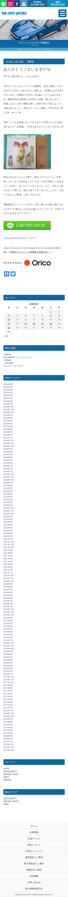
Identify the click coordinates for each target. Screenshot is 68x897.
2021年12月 (8, 541)
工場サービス (34, 838)
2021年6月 (8, 558)
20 (34, 323)
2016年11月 (8, 713)
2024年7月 (8, 454)
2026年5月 (8, 392)
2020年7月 (8, 589)
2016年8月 (8, 722)
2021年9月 (8, 550)
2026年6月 (8, 389)
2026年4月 (8, 395)
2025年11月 (8, 409)
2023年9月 (8, 482)
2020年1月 (8, 606)
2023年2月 (8, 502)
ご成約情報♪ (8, 363)
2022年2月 (8, 536)
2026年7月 (8, 387)
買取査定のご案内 (34, 857)
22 (51, 323)
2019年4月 (8, 631)
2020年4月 (8, 598)
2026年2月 (8, 401)
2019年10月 (8, 615)
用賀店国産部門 (10, 771)
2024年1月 (8, 471)
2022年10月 (8, 513)
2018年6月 (8, 660)
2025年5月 (8, 426)
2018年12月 (8, 643)
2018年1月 (8, 674)
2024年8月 (8, 451)
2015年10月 (8, 750)
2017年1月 (8, 707)
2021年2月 (8, 570)
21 (42, 323)
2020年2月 (8, 603)
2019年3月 (8, 634)
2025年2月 (8, 434)
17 (9, 323)
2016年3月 (8, 736)
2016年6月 (8, 727)
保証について (34, 844)
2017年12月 (8, 676)
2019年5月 (8, 629)
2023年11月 (8, 477)
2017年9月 (8, 685)
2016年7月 (8, 724)
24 (9, 327)
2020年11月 (8, 578)
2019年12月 (8, 609)
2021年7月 (8, 555)
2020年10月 (8, 581)
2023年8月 (8, 485)
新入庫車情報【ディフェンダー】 (17, 357)
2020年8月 (8, 586)
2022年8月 (8, 519)
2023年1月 (8, 505)
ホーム (34, 825)
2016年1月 (8, 741)
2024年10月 (8, 446)
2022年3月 (8, 533)
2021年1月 (8, 572)
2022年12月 (8, 508)
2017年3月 (8, 702)
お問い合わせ (34, 882)
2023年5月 (8, 494)
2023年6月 (8, 491)
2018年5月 (8, 662)
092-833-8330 (58, 4)
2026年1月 (8, 404)
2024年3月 (8, 465)
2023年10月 (8, 480)
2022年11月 (8, 510)
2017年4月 (8, 699)
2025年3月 (8, 432)
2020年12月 (8, 575)
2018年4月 (8, 665)
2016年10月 (8, 716)
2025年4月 (8, 429)
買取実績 (7, 780)
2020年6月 (8, 592)
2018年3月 (8, 668)
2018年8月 (8, 654)
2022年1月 (8, 539)
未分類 (6, 768)
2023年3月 (8, 499)
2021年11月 (8, 544)
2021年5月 (8, 561)
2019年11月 (8, 612)
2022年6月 (8, 525)
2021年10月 (8, 547)
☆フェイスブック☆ (13, 237)
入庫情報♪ (7, 354)
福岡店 (30, 61)
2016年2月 (8, 738)
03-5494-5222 (37, 4)
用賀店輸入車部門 (11, 774)
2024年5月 (8, 460)
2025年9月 (8, 415)
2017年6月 (8, 693)
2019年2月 (8, 637)
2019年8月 (8, 620)
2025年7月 (8, 420)
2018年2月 (8, 671)
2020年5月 (8, 595)
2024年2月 (8, 468)
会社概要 (34, 875)
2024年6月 (8, 457)
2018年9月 (8, 651)
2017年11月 (8, 679)
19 (26, 323)
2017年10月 (8, 682)
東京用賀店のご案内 (34, 863)
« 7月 (6, 336)
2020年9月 (8, 584)
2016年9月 (8, 719)
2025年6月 (8, 423)
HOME (19, 49)
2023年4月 (8, 496)
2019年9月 (8, 617)
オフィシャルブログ (28, 49)
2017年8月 (8, 688)
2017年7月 (8, 691)
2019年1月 (8, 640)
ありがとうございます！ (13, 365)
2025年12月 (8, 406)
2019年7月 (8, 623)
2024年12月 (8, 440)
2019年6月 (8, 626)
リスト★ (30, 208)
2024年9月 (8, 449)
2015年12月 (8, 744)
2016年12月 (8, 710)
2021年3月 (8, 567)
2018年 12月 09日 (15, 61)
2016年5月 (8, 730)
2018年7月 (8, 657)
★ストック (20, 208)
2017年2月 (8, 705)
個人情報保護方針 (34, 888)
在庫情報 (34, 832)
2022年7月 (8, 522)
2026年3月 (8, 398)
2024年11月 (8, 443)
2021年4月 (8, 564)
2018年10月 (8, 648)
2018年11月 (8, 646)
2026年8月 (8, 384)
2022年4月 (8, 530)
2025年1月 (8, 437)
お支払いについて (34, 850)
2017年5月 (8, 696)
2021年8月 (8, 553)
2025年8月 (8, 418)
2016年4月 (8, 733)
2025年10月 (8, 412)
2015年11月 (8, 747)
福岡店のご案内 (34, 869)
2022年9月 (8, 516)
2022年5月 (8, 527)
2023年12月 (8, 474)
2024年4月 (8, 463)
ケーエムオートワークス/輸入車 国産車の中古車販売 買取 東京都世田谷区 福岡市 (24, 13)
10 (9, 319)
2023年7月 (8, 488)
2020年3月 (8, 601)
